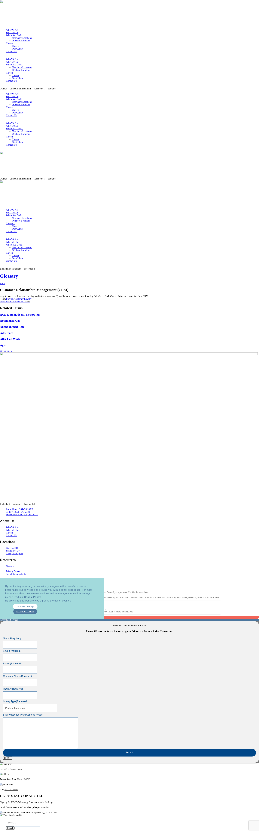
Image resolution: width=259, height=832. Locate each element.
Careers (9, 43)
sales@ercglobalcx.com (11, 769)
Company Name (17, 676)
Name (12, 638)
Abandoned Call (10, 320)
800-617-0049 (11, 789)
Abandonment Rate (12, 326)
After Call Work (10, 339)
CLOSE (7, 758)
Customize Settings (25, 606)
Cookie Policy (32, 597)
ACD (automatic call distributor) (20, 314)
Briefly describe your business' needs (23, 714)
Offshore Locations (21, 40)
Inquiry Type (15, 701)
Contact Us (11, 51)
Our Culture (17, 48)
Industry (13, 688)
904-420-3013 (23, 779)
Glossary (9, 276)
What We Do (12, 32)
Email (12, 651)
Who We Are (12, 30)
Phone (12, 663)
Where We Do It (14, 35)
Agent (3, 345)
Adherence (6, 333)
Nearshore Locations (22, 38)
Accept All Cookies (25, 611)
